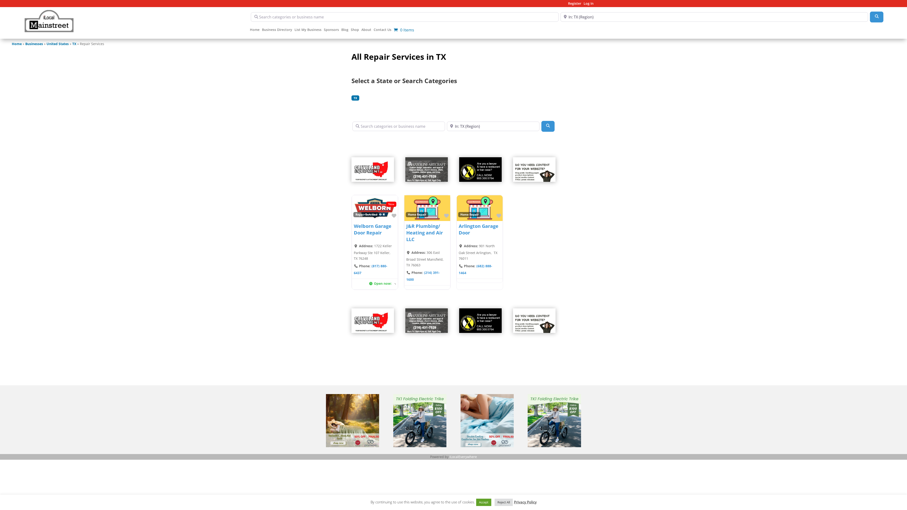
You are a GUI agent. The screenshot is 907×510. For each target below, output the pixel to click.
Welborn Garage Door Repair (372, 229)
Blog (344, 30)
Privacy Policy (525, 502)
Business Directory (277, 30)
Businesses (34, 44)
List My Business (308, 30)
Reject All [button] (503, 502)
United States (58, 44)
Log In (589, 4)
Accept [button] (483, 502)
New (391, 204)
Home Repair (417, 214)
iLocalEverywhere (463, 457)
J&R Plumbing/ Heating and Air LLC (424, 232)
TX (74, 44)
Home (255, 30)
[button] (382, 284)
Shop (355, 30)
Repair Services (366, 214)
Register (574, 4)
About (366, 30)
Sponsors (331, 30)
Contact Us (382, 30)
